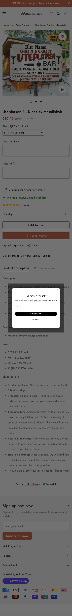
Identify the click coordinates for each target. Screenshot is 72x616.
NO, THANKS (36, 319)
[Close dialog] (58, 290)
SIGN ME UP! (36, 314)
